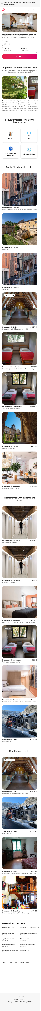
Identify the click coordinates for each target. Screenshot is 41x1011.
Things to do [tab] (22, 927)
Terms (16, 1002)
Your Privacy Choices (25, 1002)
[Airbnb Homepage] (3, 10)
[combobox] (20, 44)
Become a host (31, 10)
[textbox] (11, 50)
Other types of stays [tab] (8, 927)
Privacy (10, 1002)
